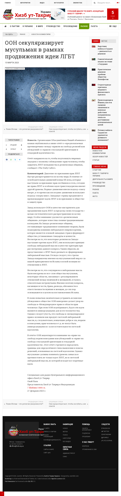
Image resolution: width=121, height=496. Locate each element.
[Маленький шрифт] (6, 145)
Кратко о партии (50, 431)
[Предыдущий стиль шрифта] (6, 149)
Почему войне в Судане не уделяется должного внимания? (105, 135)
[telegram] (19, 159)
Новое (96, 41)
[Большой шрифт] (21, 145)
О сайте (47, 428)
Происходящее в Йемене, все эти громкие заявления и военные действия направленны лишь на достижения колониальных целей (105, 112)
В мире (39, 26)
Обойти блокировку (87, 429)
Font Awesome (10, 481)
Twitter (106, 431)
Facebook (106, 428)
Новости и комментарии (40, 34)
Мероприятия (25, 3)
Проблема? (86, 436)
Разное (84, 26)
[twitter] (15, 159)
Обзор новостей (100, 157)
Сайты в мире (49, 449)
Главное (8, 3)
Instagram (107, 434)
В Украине (28, 26)
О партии (14, 26)
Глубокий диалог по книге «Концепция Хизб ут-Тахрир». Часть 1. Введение (86, 18)
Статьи (96, 160)
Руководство (53, 26)
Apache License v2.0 (58, 479)
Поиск (65, 435)
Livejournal (107, 440)
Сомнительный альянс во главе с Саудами (105, 61)
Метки (104, 41)
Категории (67, 438)
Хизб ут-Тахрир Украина (52, 476)
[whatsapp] (11, 159)
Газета (94, 26)
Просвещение (70, 26)
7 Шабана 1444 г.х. (36, 387)
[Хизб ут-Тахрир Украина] (27, 14)
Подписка (86, 433)
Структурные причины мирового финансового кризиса (104, 90)
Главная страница (5, 26)
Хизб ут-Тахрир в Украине (100, 174)
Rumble (106, 437)
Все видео (67, 441)
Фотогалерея (59, 3)
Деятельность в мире (103, 179)
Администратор (69, 453)
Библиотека (77, 3)
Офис (65, 456)
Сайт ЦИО (47, 453)
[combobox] (103, 3)
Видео (42, 3)
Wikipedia (85, 446)
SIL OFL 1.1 (31, 481)
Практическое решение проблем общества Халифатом (104, 74)
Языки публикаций (48, 435)
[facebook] (7, 159)
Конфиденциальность (51, 440)
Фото (95, 196)
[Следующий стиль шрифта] (21, 149)
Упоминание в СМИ (89, 449)
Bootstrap (8, 479)
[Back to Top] (2, 494)
